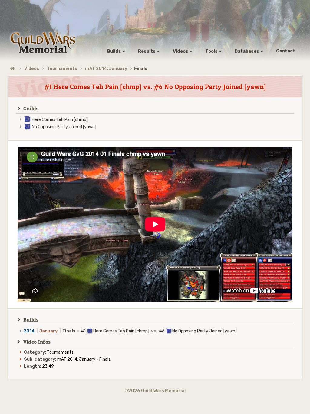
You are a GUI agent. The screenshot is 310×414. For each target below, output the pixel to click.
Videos (31, 68)
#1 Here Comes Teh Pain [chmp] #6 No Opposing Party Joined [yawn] (130, 331)
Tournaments (62, 68)
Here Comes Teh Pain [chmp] (60, 119)
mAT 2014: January (106, 68)
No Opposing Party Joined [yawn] (64, 126)
